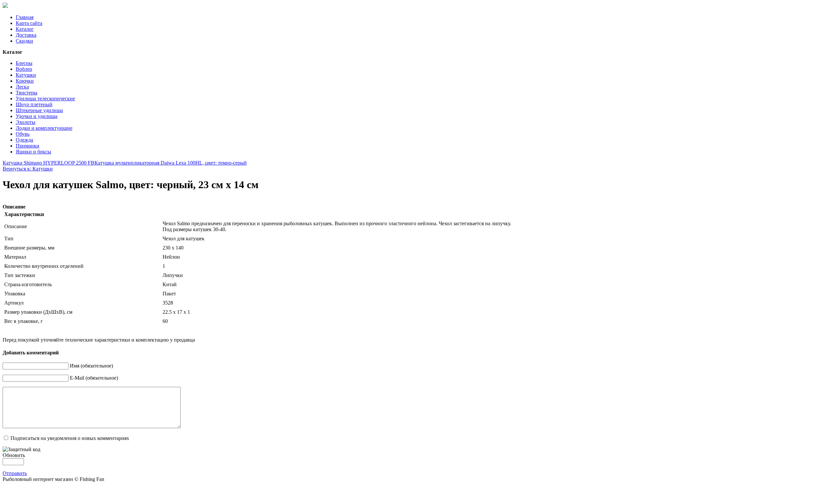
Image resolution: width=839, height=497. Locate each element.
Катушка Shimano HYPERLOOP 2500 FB (48, 163)
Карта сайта (29, 23)
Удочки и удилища (36, 116)
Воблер (24, 69)
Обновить (14, 455)
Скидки (24, 41)
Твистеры (26, 92)
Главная (24, 17)
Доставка (26, 35)
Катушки (26, 75)
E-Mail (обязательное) (94, 378)
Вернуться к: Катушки (28, 168)
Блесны (24, 63)
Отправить (15, 473)
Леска (22, 86)
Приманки (27, 146)
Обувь (22, 134)
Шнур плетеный (34, 104)
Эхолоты (25, 122)
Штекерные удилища (39, 110)
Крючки (25, 81)
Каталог (25, 29)
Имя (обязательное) (91, 365)
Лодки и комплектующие (44, 128)
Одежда (24, 140)
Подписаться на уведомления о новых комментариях (69, 438)
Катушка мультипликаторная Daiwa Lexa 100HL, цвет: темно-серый (170, 163)
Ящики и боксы (33, 151)
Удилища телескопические (45, 98)
